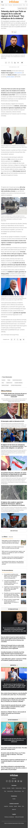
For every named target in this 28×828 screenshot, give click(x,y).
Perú (5, 791)
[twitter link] (10, 781)
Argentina (6, 806)
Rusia (9, 380)
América (4, 788)
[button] (2, 1)
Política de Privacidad (19, 816)
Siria (3, 382)
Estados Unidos (19, 788)
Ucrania (3, 380)
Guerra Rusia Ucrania (17, 380)
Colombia (8, 788)
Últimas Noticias (17, 791)
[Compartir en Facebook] (9, 62)
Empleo (14, 798)
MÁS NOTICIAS (14, 530)
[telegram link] (18, 781)
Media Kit (14, 809)
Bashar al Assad (5, 385)
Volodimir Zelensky (18, 382)
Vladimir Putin (9, 382)
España (13, 788)
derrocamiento (18, 72)
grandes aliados (10, 76)
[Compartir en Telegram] (18, 62)
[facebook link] (7, 781)
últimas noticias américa (16, 385)
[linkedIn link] (21, 781)
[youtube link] (15, 781)
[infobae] (14, 2)
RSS (23, 791)
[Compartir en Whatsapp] (6, 62)
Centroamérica (10, 791)
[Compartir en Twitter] (12, 62)
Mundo (2, 8)
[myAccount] (26, 2)
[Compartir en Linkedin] (15, 62)
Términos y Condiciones (9, 816)
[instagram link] (13, 781)
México (24, 788)
